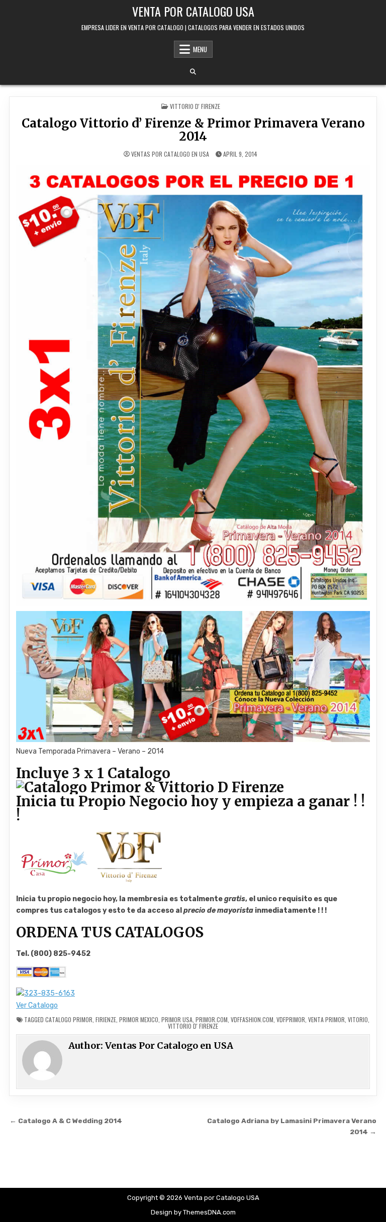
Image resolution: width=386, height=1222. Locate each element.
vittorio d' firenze (193, 1026)
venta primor (326, 1019)
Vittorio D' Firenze (195, 106)
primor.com (212, 1019)
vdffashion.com (252, 1019)
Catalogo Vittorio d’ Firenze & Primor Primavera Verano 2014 (193, 129)
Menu (200, 49)
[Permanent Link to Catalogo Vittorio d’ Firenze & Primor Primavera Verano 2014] (193, 385)
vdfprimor (290, 1019)
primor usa (176, 1019)
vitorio (358, 1019)
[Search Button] (193, 71)
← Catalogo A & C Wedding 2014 (66, 1121)
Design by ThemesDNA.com (193, 1212)
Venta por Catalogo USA (193, 11)
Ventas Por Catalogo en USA (170, 154)
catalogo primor (68, 1019)
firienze (105, 1019)
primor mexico (138, 1019)
